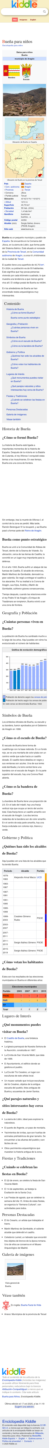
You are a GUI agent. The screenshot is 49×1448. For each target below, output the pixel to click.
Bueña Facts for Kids (31, 1304)
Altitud (8, 201)
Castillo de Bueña (15, 1038)
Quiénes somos (35, 1438)
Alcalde (7, 223)
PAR (5, 1000)
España (28, 183)
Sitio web (8, 229)
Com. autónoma (12, 186)
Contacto (28, 1441)
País (6, 183)
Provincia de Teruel (16, 251)
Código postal (10, 220)
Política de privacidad (11, 1441)
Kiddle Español (8, 1438)
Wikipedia (39, 1433)
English (33, 19)
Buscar (44, 12)
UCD (39, 877)
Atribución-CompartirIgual (14, 1389)
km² (42, 264)
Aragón (28, 186)
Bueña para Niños (11, 1396)
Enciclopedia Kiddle (12, 1380)
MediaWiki (36, 1435)
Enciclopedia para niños (12, 45)
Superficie (9, 205)
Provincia (9, 189)
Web (15, 19)
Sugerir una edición (24, 1406)
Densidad (9, 211)
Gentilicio (8, 214)
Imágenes (23, 19)
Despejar (38, 11)
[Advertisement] (24, 30)
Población (9, 208)
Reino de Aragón (33, 530)
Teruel (27, 189)
